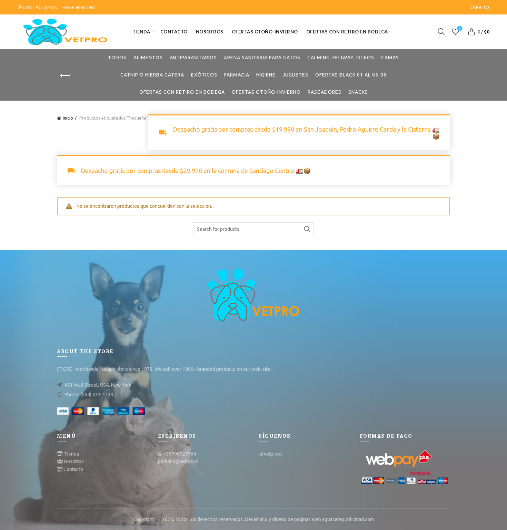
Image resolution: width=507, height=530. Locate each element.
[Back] (65, 75)
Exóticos (204, 75)
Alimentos (148, 57)
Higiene (266, 75)
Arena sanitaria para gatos (262, 57)
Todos (117, 57)
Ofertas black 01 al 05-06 (351, 75)
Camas (390, 57)
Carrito (479, 7)
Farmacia (236, 75)
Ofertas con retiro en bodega (347, 31)
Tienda (141, 31)
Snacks (358, 92)
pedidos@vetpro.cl (178, 461)
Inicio (68, 117)
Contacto (174, 31)
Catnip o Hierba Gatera (152, 75)
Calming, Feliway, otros (340, 57)
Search (307, 229)
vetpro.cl (273, 454)
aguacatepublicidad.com (348, 519)
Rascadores (324, 92)
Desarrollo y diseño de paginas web (283, 519)
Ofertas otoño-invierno (265, 31)
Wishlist (460, 28)
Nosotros (209, 31)
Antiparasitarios (193, 57)
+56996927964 (179, 454)
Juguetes (295, 75)
